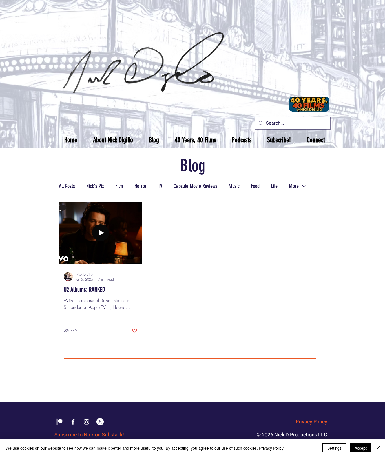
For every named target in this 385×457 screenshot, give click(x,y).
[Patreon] (59, 421)
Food (255, 186)
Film (119, 186)
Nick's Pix (95, 186)
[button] (113, 140)
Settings (334, 448)
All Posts (67, 186)
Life (274, 186)
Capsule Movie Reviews (195, 186)
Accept (361, 448)
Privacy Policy (311, 422)
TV (160, 186)
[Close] (378, 447)
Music (234, 186)
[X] (100, 421)
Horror (140, 186)
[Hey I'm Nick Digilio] (86, 421)
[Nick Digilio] (73, 421)
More (294, 186)
